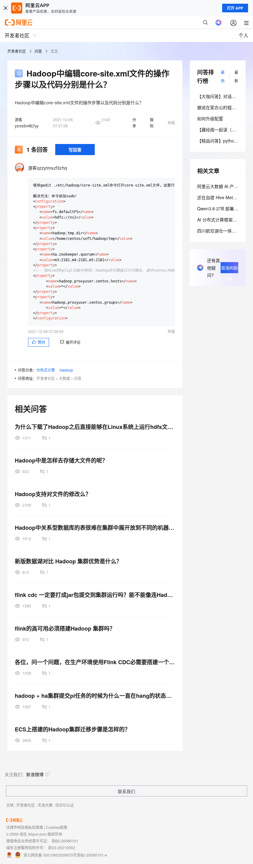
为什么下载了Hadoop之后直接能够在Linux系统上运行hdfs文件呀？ (95, 427)
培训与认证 (64, 805)
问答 (38, 51)
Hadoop (66, 369)
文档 (10, 805)
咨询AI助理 (229, 269)
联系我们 (126, 791)
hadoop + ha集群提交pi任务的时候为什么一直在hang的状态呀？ (95, 696)
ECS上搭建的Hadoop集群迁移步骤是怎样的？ (72, 729)
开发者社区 (16, 51)
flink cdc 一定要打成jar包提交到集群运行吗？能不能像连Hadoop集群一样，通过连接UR (95, 595)
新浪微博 (35, 774)
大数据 (64, 378)
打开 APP (235, 8)
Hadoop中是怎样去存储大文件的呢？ (61, 460)
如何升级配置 (210, 118)
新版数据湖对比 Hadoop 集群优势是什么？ (68, 561)
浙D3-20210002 (61, 847)
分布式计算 (45, 369)
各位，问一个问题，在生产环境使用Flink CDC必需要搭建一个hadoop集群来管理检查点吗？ (95, 662)
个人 (243, 35)
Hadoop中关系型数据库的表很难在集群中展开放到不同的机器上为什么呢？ (95, 528)
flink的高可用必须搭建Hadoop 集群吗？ (65, 628)
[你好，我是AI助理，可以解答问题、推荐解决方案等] (218, 22)
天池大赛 (45, 805)
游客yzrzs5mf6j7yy (27, 122)
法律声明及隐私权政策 (24, 827)
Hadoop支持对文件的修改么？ (53, 494)
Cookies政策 (56, 827)
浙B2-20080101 (65, 840)
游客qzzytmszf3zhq (47, 168)
